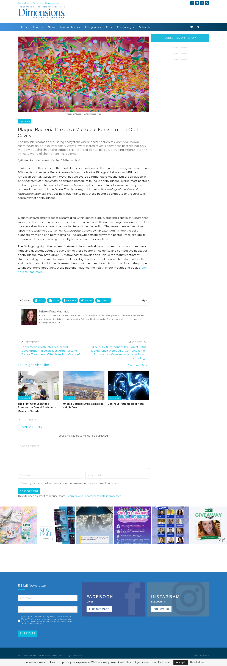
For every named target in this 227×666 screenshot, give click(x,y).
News (51, 27)
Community (124, 27)
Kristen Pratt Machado (34, 160)
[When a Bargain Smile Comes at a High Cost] (83, 385)
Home (24, 27)
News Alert (24, 121)
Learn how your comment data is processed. (94, 496)
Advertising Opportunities (46, 3)
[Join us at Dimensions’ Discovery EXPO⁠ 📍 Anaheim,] (170, 525)
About (36, 27)
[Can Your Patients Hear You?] (128, 385)
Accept (180, 662)
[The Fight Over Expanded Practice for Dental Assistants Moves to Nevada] (38, 385)
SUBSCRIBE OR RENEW (180, 37)
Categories (92, 27)
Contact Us (23, 3)
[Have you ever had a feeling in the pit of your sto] (56, 525)
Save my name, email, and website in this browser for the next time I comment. (70, 483)
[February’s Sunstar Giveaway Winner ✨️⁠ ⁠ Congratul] (208, 525)
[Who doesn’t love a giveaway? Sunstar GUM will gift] (18, 525)
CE (108, 27)
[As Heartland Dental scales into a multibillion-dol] (94, 525)
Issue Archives (69, 27)
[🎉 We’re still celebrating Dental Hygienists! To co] (132, 525)
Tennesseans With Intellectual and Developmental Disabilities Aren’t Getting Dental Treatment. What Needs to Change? (50, 350)
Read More (197, 662)
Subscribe (145, 27)
